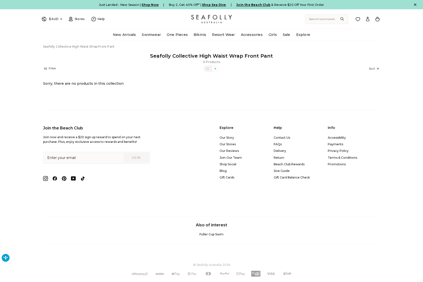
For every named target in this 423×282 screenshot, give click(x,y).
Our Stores (228, 144)
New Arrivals (124, 34)
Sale (286, 34)
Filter (52, 68)
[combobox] (326, 19)
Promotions (337, 164)
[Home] (211, 19)
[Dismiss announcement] (415, 5)
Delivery (280, 151)
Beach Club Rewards (289, 164)
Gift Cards (227, 177)
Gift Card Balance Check (292, 177)
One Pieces (177, 34)
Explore (303, 34)
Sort (372, 68)
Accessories (252, 34)
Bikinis (200, 34)
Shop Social (228, 164)
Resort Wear (223, 34)
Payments (335, 144)
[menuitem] (124, 35)
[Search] (342, 19)
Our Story (227, 137)
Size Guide (282, 171)
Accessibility (337, 137)
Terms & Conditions (342, 157)
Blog (223, 171)
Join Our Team (231, 157)
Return (279, 157)
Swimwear (151, 34)
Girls (273, 34)
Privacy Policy (338, 151)
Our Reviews (229, 151)
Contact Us (282, 137)
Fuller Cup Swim (211, 234)
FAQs (278, 144)
